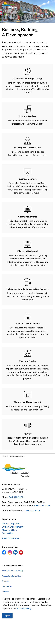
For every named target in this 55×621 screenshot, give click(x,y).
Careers (5, 591)
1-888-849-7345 (42, 505)
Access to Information (11, 576)
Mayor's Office (9, 530)
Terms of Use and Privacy (12, 571)
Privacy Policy (24, 608)
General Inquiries (10, 523)
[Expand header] (51, 5)
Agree (7, 615)
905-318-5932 (16, 497)
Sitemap (5, 581)
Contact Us (7, 586)
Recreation (7, 533)
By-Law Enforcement (12, 526)
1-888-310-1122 (31, 510)
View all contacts (10, 538)
